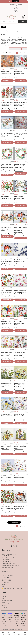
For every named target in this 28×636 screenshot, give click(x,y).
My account (5, 604)
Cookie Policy (6, 583)
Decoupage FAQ (15, 7)
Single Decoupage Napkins (13, 31)
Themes (16, 8)
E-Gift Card (15, 11)
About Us (4, 584)
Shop (3, 598)
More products (14, 522)
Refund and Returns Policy (9, 581)
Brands (15, 10)
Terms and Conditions (8, 575)
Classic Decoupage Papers (9, 558)
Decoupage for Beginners (15, 4)
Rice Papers (5, 559)
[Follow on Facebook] (11, 546)
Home (2, 31)
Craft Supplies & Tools (8, 563)
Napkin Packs (6, 556)
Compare (4, 607)
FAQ (3, 586)
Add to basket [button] (7, 80)
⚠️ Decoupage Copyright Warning (12, 588)
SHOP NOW (15, 1)
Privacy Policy (6, 577)
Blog (15, 5)
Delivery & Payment (7, 579)
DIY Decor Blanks (7, 561)
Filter (3, 26)
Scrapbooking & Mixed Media (10, 565)
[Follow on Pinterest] (16, 546)
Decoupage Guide (7, 600)
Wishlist (4, 606)
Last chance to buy (7, 567)
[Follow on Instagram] (13, 546)
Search (23, 21)
